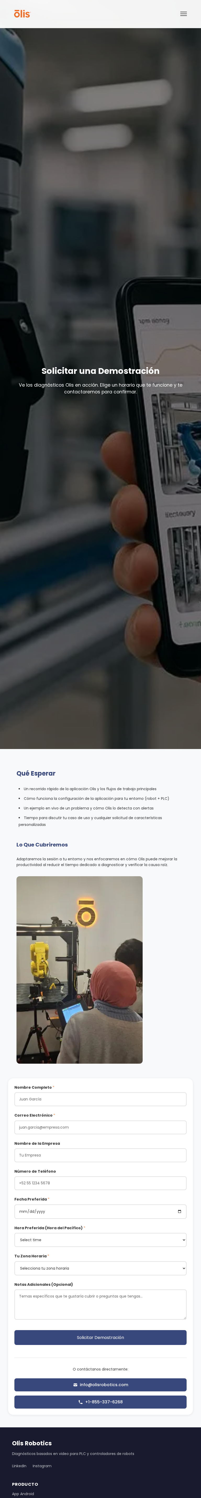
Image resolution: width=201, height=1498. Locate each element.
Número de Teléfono (35, 1171)
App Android (23, 1493)
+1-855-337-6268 (104, 1402)
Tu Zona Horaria (31, 1256)
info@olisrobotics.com (104, 1385)
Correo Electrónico (34, 1115)
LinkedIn (19, 1466)
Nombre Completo (34, 1087)
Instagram (42, 1466)
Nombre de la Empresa (37, 1143)
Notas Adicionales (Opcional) (43, 1284)
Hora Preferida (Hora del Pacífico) (49, 1228)
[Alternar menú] (183, 14)
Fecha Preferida (31, 1199)
